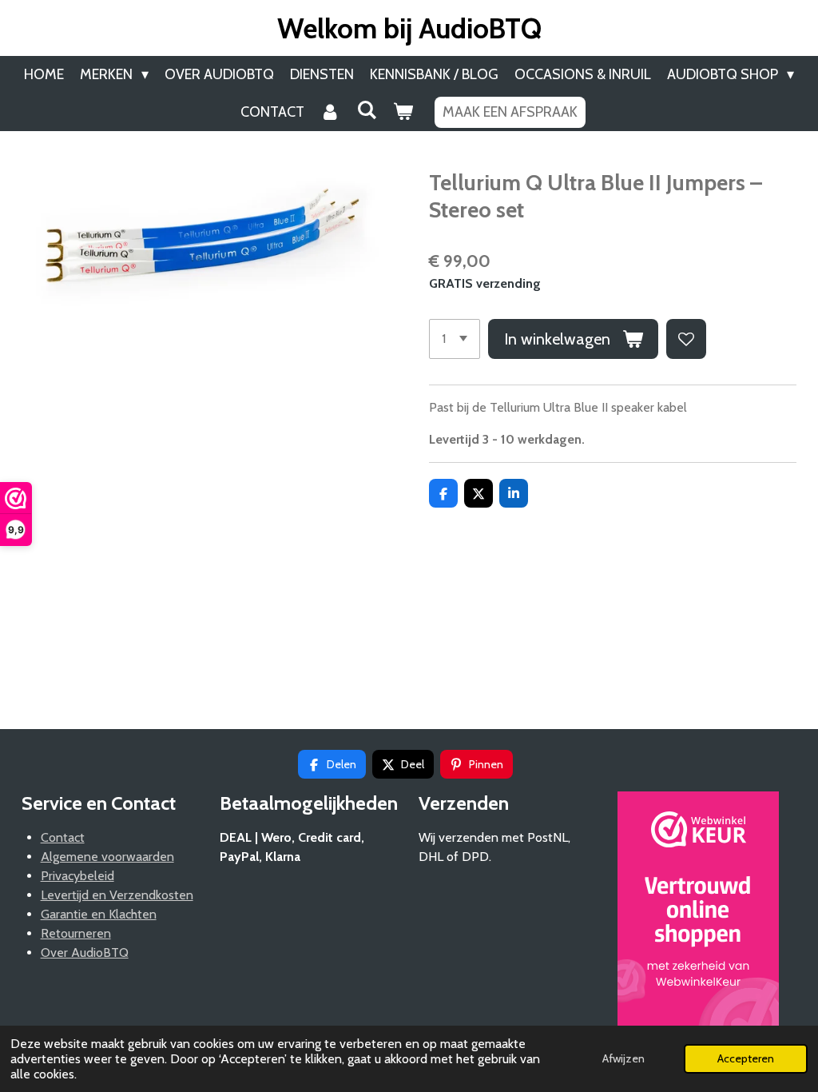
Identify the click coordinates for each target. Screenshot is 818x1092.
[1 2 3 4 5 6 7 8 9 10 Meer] (454, 339)
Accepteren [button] (745, 1058)
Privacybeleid (77, 875)
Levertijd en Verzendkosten (117, 895)
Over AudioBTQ (85, 952)
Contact (63, 837)
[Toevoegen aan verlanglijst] (686, 339)
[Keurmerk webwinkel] (698, 914)
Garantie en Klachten (99, 914)
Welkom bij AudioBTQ (409, 28)
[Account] (330, 112)
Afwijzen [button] (623, 1058)
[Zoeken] (366, 110)
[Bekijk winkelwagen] (402, 112)
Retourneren (76, 933)
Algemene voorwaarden (107, 856)
